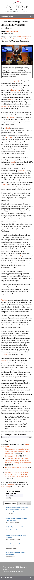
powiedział (21, 170)
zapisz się (10, 484)
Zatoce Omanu (16, 90)
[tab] (10, 503)
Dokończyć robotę (11, 456)
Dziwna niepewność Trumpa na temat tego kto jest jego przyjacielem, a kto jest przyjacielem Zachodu (17, 509)
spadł (19, 256)
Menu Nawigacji (7, 16)
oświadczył (12, 99)
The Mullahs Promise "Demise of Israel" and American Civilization (16, 38)
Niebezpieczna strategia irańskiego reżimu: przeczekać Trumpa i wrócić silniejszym (17, 451)
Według (4, 300)
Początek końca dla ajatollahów (16, 467)
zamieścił (4, 184)
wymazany (5, 354)
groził (13, 162)
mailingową (5, 486)
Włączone (9, 137)
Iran (17, 441)
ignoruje (17, 81)
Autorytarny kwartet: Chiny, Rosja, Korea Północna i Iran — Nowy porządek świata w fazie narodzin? (17, 474)
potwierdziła (5, 106)
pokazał (7, 128)
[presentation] (10, 503)
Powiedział (10, 187)
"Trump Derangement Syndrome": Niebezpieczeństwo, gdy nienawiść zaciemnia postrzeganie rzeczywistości (18, 460)
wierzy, (3, 360)
